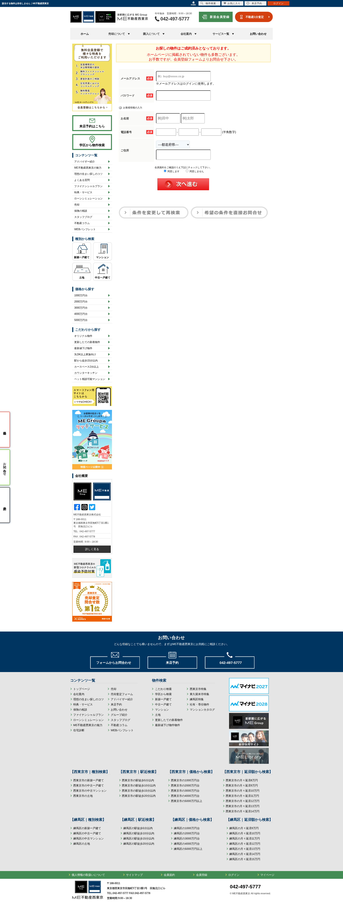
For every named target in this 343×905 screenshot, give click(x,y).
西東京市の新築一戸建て (88, 780)
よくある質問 (82, 180)
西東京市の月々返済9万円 (242, 785)
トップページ (81, 689)
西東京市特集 (198, 689)
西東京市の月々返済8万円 (242, 780)
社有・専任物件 (199, 704)
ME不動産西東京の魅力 (87, 167)
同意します (173, 171)
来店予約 (116, 704)
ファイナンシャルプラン (88, 186)
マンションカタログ (202, 709)
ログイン (233, 874)
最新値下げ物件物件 (167, 725)
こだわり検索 (163, 689)
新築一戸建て (82, 257)
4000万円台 (81, 313)
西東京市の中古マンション (90, 790)
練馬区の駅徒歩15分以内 (138, 838)
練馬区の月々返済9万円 (244, 828)
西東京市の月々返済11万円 (242, 795)
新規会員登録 (219, 16)
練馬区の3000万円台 (187, 838)
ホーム (85, 33)
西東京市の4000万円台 (185, 795)
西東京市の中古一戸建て (88, 785)
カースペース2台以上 (86, 366)
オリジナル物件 (83, 335)
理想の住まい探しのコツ (88, 173)
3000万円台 (81, 307)
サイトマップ (134, 874)
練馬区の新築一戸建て (87, 828)
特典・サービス (83, 192)
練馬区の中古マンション (88, 838)
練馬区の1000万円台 (187, 828)
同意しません (196, 171)
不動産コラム (82, 223)
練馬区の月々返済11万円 (244, 838)
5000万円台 (81, 320)
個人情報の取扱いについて (88, 874)
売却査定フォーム (122, 694)
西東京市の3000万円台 (185, 790)
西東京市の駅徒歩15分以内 (139, 790)
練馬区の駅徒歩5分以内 (138, 828)
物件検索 (211, 3)
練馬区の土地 (81, 843)
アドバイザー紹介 (84, 161)
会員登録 (201, 874)
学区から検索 (163, 694)
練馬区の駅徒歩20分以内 (138, 843)
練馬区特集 (197, 699)
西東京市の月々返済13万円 (242, 806)
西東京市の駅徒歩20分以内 (139, 795)
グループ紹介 (119, 714)
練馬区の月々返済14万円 (244, 854)
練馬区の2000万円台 (187, 833)
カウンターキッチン (85, 372)
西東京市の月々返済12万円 (242, 801)
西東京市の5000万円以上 (186, 801)
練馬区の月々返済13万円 (244, 848)
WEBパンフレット (85, 229)
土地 (81, 277)
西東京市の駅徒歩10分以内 (139, 785)
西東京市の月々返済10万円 (242, 790)
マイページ (267, 874)
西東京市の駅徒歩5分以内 (138, 780)
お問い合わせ (258, 33)
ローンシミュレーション (88, 198)
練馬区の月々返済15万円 (244, 859)
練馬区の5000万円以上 (188, 848)
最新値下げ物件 (83, 348)
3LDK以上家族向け (85, 354)
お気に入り (233, 3)
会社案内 (78, 694)
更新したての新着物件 (87, 342)
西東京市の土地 (83, 795)
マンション (102, 257)
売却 (76, 204)
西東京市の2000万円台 (185, 785)
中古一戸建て (102, 277)
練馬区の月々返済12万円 (244, 843)
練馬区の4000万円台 (187, 843)
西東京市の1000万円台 (185, 780)
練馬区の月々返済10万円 (244, 833)
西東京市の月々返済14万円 (242, 811)
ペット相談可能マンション (89, 379)
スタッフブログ (83, 216)
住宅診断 (78, 730)
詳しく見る (92, 549)
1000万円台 (81, 295)
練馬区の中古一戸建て (87, 833)
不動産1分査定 (255, 16)
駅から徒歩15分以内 (86, 360)
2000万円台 (81, 301)
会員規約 (169, 874)
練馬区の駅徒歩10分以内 (138, 833)
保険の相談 (80, 210)
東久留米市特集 (199, 694)
